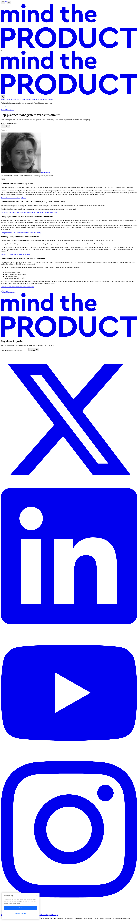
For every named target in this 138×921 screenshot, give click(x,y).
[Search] (6, 3)
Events (29, 99)
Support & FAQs (52, 915)
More (3, 179)
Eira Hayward (45, 172)
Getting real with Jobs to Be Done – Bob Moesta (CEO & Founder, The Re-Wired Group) (29, 212)
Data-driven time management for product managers (17, 287)
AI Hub (10, 99)
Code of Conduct (41, 915)
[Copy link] (3, 125)
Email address (5, 350)
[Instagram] (69, 897)
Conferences (43, 99)
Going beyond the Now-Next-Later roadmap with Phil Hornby (21, 233)
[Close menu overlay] (1, 50)
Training (35, 99)
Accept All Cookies (20, 908)
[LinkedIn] (69, 623)
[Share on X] (5, 126)
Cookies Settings (20, 913)
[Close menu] (3, 97)
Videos (23, 99)
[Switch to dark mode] (9, 2)
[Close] (37, 895)
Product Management (7, 110)
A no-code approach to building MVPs (13, 198)
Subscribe (32, 350)
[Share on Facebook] (9, 126)
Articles (4, 99)
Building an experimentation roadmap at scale (15, 254)
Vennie (51, 99)
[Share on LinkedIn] (7, 126)
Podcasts (17, 99)
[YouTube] (69, 760)
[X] (69, 487)
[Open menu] (3, 2)
